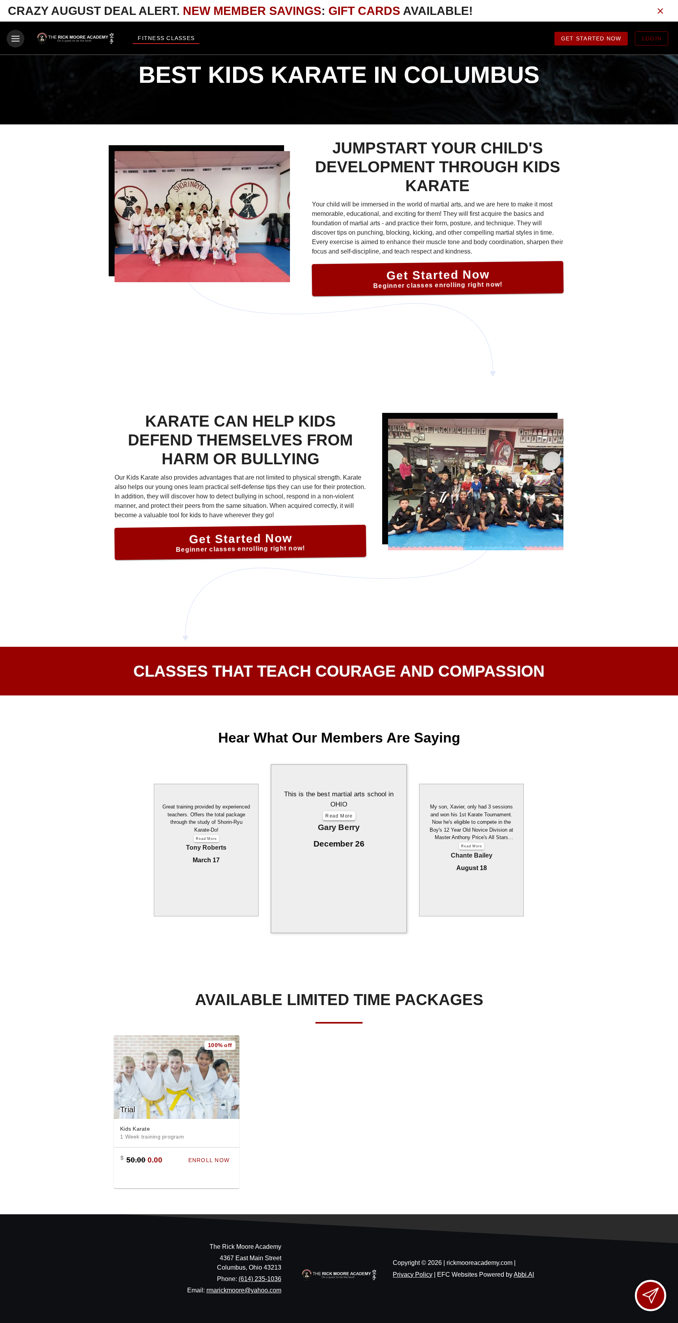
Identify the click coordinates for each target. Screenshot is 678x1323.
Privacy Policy (412, 1274)
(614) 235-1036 (260, 1279)
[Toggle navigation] (15, 38)
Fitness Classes (166, 38)
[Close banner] (660, 10)
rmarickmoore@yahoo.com (243, 1290)
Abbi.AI (524, 1274)
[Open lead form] (650, 1295)
